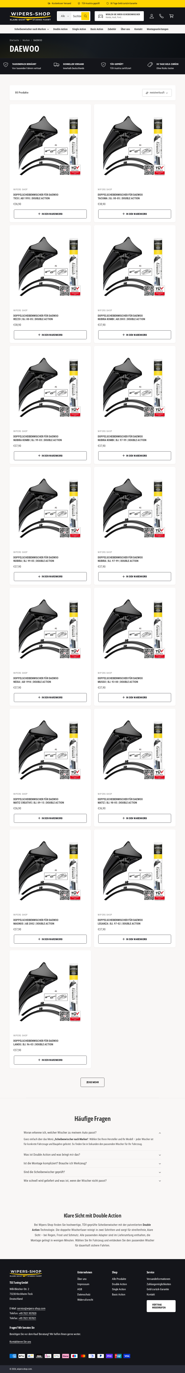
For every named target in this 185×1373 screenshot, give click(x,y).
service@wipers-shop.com (31, 1308)
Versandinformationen (158, 1279)
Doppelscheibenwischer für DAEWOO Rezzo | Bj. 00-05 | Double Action (35, 317)
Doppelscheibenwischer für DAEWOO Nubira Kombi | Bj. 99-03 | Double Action (37, 438)
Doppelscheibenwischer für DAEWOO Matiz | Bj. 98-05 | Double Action (120, 801)
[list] (92, 66)
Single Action (119, 1289)
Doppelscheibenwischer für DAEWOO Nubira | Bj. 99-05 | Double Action (35, 559)
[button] (119, 16)
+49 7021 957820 (27, 1313)
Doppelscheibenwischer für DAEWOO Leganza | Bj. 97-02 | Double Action (120, 921)
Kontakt (151, 1294)
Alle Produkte (119, 1279)
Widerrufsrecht (85, 1299)
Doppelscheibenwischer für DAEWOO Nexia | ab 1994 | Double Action (35, 680)
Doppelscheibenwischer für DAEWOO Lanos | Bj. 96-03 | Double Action (35, 1042)
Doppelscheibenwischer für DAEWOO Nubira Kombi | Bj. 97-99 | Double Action (122, 438)
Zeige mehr (92, 1082)
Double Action (119, 1284)
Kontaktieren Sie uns (20, 1341)
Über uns (82, 1279)
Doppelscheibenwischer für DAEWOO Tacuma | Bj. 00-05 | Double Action (120, 196)
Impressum (83, 1284)
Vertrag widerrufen (159, 1306)
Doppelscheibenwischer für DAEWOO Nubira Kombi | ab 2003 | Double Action (121, 317)
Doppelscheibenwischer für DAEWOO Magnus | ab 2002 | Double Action (35, 921)
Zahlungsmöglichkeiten (159, 1284)
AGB (79, 1289)
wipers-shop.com (24, 1369)
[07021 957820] (162, 16)
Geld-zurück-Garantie (158, 1289)
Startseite (14, 40)
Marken (26, 40)
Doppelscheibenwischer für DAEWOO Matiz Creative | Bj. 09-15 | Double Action (38, 801)
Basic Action (118, 1294)
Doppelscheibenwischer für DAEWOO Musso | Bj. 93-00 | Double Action (120, 680)
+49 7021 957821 (27, 1318)
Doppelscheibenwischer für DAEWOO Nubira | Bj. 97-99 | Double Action (120, 559)
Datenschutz (84, 1294)
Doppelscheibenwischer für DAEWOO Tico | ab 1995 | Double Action (35, 196)
